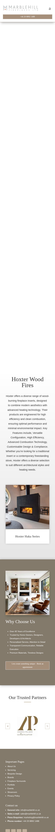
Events (10, 788)
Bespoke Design (14, 774)
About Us (11, 766)
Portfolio (11, 785)
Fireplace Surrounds (16, 781)
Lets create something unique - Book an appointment (27, 665)
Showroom (12, 792)
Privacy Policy (13, 796)
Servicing (11, 770)
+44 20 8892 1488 (27, 17)
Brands (10, 777)
